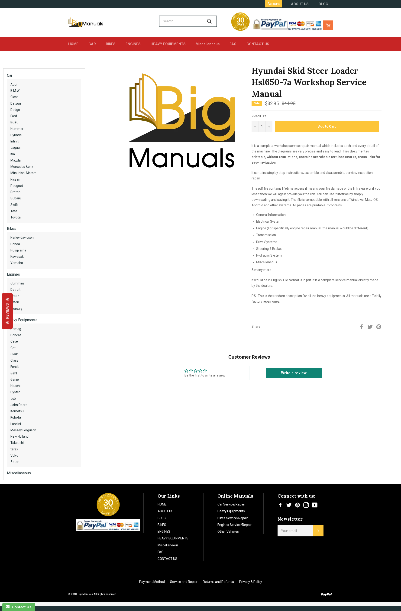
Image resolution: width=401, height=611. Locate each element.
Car (9, 75)
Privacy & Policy (250, 582)
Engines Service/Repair (234, 525)
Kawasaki (17, 256)
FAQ (233, 44)
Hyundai (16, 135)
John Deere (18, 405)
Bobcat (15, 335)
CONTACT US (257, 44)
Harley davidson (22, 237)
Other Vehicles (228, 531)
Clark (14, 354)
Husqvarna (18, 250)
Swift (14, 205)
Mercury (16, 308)
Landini (15, 424)
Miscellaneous (208, 44)
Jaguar (15, 147)
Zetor (14, 462)
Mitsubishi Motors (23, 173)
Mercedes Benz (21, 166)
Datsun (15, 103)
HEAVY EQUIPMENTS (168, 44)
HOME (73, 44)
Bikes (11, 228)
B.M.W (14, 90)
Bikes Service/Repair (232, 518)
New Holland (19, 436)
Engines (13, 274)
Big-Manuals (85, 594)
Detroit (15, 289)
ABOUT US (300, 4)
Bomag (15, 329)
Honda (15, 244)
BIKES (111, 44)
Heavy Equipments (22, 320)
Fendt (14, 367)
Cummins (17, 283)
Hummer (16, 129)
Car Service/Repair (231, 504)
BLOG (323, 4)
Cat (13, 348)
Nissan (15, 179)
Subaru (15, 198)
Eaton (14, 302)
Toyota (15, 217)
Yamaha (16, 263)
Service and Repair (183, 582)
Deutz (14, 296)
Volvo (14, 455)
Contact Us (20, 607)
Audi (13, 84)
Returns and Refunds (218, 582)
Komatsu (17, 411)
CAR (92, 44)
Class (14, 97)
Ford (13, 116)
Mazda (15, 160)
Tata (13, 211)
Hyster (15, 392)
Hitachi (15, 386)
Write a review (294, 373)
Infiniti (14, 141)
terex (14, 449)
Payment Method (152, 582)
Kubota (15, 417)
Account (274, 4)
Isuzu (14, 122)
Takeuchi (17, 443)
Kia (12, 154)
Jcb (13, 398)
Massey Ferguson (23, 430)
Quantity (259, 116)
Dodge (15, 110)
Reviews (7, 311)
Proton (15, 192)
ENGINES (133, 44)
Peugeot (16, 186)
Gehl (13, 373)
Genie (14, 379)
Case (14, 341)
